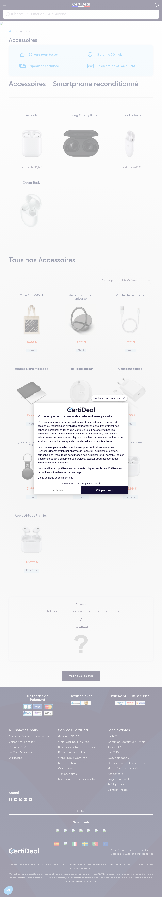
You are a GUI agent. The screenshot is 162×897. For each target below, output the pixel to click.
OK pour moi (104, 490)
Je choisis (57, 490)
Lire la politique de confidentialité (55, 478)
